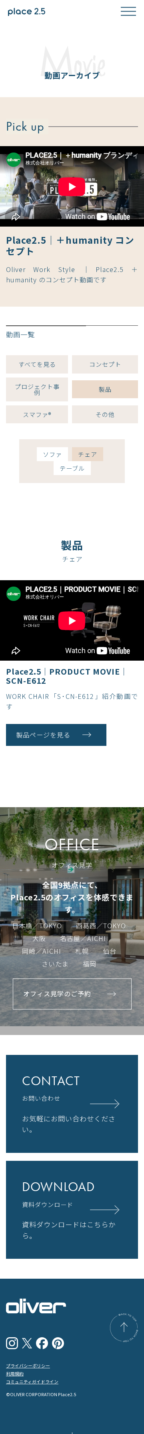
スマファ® (37, 414)
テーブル (72, 468)
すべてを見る (37, 364)
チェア (87, 454)
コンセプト (105, 364)
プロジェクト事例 (37, 389)
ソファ (52, 454)
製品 (105, 389)
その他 (105, 414)
